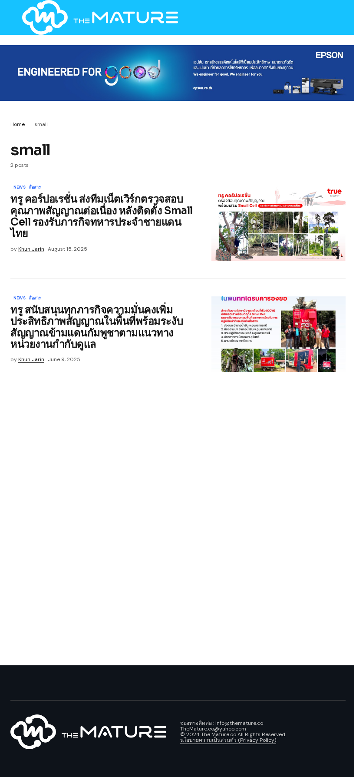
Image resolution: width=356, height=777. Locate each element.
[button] (14, 17)
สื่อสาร (35, 188)
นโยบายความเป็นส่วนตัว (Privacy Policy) (228, 740)
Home (17, 124)
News (19, 188)
